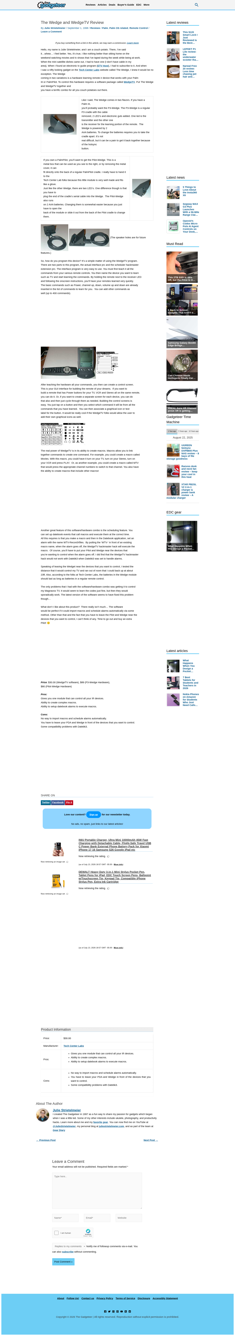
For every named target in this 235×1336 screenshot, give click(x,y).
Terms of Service (125, 1298)
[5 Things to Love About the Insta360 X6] (173, 192)
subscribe (68, 1251)
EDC (138, 4)
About (60, 1298)
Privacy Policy (105, 1298)
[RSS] (125, 1311)
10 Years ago (194, 431)
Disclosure (144, 1298)
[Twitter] (109, 1311)
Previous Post (46, 1140)
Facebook (58, 802)
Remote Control (138, 28)
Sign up (93, 814)
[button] (196, 4)
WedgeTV (129, 82)
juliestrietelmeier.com (111, 1126)
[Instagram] (113, 1311)
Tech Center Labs (89, 70)
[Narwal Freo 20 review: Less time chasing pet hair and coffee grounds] (173, 71)
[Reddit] (130, 1311)
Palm (105, 28)
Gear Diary (59, 1130)
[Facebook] (105, 1311)
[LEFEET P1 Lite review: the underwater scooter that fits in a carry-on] (173, 54)
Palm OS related (118, 28)
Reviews (95, 28)
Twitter (46, 802)
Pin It (69, 802)
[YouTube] (121, 1311)
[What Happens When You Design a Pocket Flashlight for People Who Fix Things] (173, 666)
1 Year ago (172, 431)
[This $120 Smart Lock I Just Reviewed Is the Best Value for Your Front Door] (173, 38)
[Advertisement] (97, 322)
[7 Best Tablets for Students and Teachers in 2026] (173, 683)
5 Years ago (182, 431)
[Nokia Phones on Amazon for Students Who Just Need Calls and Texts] (173, 700)
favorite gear (100, 1122)
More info (118, 864)
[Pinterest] (117, 1311)
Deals (112, 4)
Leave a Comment (51, 31)
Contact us (87, 1298)
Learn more (133, 43)
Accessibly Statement (165, 1298)
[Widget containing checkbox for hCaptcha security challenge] (72, 1233)
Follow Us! (73, 1298)
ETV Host (103, 65)
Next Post (151, 1140)
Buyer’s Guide (126, 4)
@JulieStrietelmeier (64, 1126)
